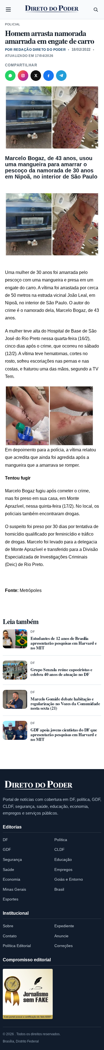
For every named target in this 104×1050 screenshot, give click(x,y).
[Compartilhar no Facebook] (48, 75)
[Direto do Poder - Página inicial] (39, 785)
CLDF (59, 849)
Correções (63, 945)
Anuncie (61, 936)
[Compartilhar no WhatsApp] (10, 75)
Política (60, 839)
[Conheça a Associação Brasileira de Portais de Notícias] (28, 994)
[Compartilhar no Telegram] (61, 75)
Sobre (8, 926)
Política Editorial (17, 945)
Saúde (8, 869)
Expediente (64, 926)
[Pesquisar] (95, 9)
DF (33, 631)
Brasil (59, 889)
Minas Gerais (14, 889)
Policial (12, 24)
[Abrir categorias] (8, 9)
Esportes (10, 899)
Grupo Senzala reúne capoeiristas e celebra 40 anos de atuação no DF (61, 671)
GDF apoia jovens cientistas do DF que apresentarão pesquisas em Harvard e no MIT (64, 734)
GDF (7, 849)
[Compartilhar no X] (36, 75)
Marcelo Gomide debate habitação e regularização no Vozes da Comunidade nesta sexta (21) (65, 703)
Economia (11, 879)
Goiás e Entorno (68, 879)
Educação (63, 859)
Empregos (63, 869)
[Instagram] (23, 75)
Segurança (12, 859)
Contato (10, 936)
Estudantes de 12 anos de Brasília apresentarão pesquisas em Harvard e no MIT (64, 643)
